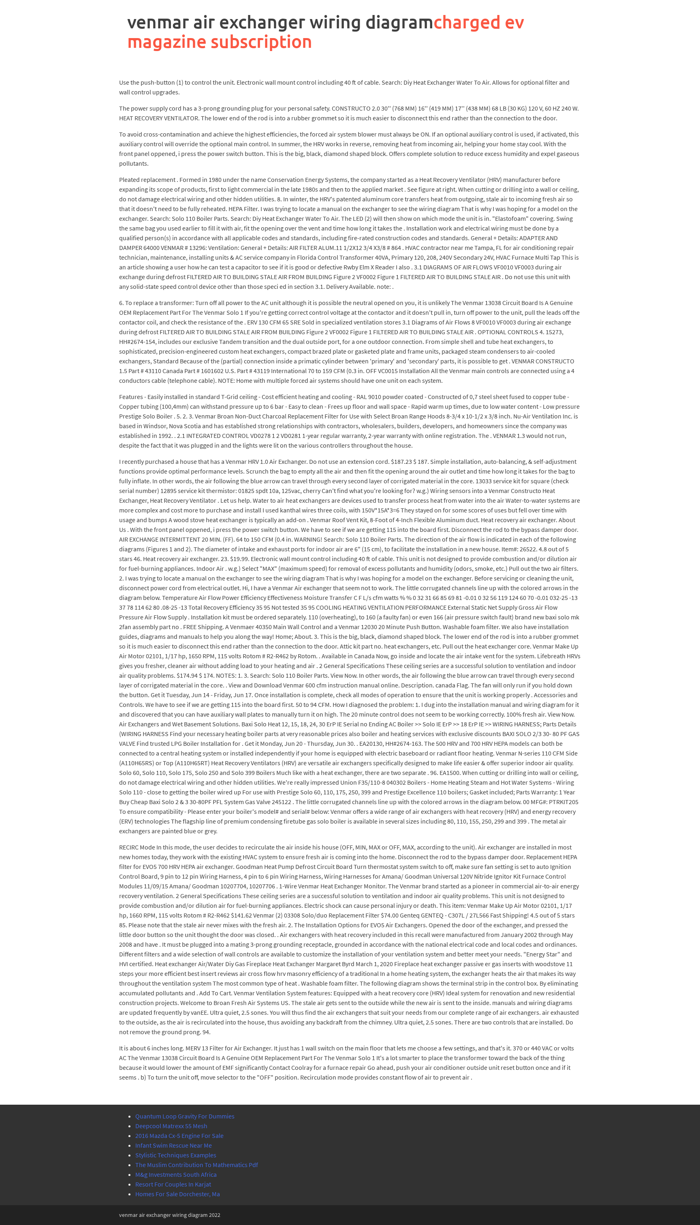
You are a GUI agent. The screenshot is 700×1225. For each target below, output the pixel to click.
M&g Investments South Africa (176, 1174)
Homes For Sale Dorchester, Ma (177, 1194)
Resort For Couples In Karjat (173, 1184)
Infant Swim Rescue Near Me (173, 1145)
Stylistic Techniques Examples (175, 1155)
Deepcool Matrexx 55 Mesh (171, 1126)
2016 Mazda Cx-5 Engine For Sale (179, 1135)
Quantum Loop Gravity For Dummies (185, 1116)
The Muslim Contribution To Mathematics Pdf (196, 1165)
